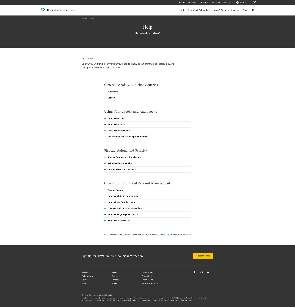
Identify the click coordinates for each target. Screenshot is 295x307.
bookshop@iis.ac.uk (163, 234)
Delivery (111, 97)
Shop (245, 10)
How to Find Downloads (119, 220)
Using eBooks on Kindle (119, 130)
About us (235, 10)
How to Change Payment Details (123, 214)
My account (228, 2)
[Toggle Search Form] (253, 10)
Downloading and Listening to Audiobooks (128, 136)
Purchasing (113, 91)
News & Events (220, 10)
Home (84, 18)
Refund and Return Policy (120, 163)
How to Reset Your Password (122, 202)
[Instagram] (201, 272)
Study (182, 10)
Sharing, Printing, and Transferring (124, 157)
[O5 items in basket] (253, 2)
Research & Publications (199, 10)
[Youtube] (208, 272)
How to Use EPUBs (117, 124)
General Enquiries (116, 190)
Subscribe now (203, 256)
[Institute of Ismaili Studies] (59, 10)
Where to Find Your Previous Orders (125, 208)
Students (192, 2)
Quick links (203, 2)
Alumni (182, 2)
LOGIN (243, 2)
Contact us (215, 2)
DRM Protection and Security (122, 169)
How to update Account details (123, 196)
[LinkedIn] (195, 272)
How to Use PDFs (116, 118)
